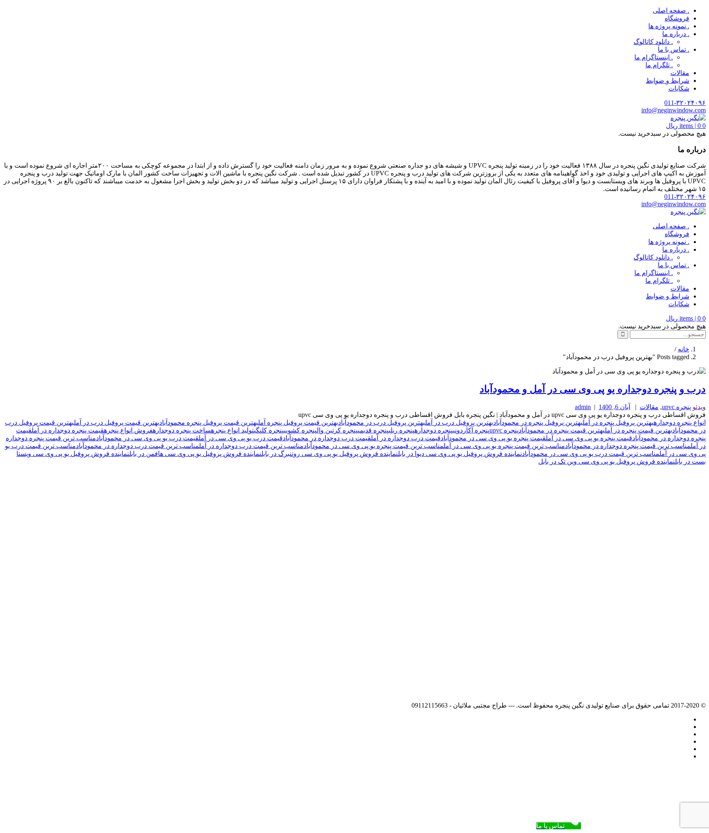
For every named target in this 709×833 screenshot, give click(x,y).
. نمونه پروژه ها (668, 26)
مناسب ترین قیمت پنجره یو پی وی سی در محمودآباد (374, 445)
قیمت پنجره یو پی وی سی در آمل (589, 438)
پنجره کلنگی (269, 430)
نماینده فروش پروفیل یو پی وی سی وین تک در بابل (606, 461)
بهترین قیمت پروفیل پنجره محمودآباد (208, 422)
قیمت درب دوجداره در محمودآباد (327, 438)
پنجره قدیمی (373, 430)
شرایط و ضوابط (667, 80)
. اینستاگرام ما (653, 57)
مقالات (679, 72)
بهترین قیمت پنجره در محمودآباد (562, 430)
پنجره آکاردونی (471, 430)
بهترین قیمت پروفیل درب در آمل (116, 422)
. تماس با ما (673, 49)
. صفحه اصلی (671, 10)
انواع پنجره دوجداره (680, 422)
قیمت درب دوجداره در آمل (406, 438)
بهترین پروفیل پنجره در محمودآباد (538, 422)
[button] (686, 125)
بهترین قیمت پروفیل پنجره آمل (298, 422)
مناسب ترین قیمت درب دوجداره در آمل (251, 445)
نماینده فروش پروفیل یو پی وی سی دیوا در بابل (460, 453)
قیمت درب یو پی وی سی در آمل (241, 438)
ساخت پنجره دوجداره (182, 430)
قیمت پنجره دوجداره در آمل (68, 430)
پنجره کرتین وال (337, 430)
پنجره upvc (676, 406)
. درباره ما (675, 33)
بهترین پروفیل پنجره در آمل (618, 422)
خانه (683, 349)
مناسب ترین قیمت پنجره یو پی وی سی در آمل (504, 445)
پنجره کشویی (300, 430)
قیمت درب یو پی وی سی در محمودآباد (147, 438)
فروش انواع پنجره (128, 430)
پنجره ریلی (401, 430)
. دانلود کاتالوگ (653, 41)
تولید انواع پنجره (232, 430)
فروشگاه (677, 18)
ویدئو (699, 406)
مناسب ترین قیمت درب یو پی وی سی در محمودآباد (590, 453)
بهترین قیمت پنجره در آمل (638, 430)
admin (583, 406)
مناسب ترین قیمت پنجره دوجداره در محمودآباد (628, 445)
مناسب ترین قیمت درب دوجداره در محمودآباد (137, 445)
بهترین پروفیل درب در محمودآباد (381, 422)
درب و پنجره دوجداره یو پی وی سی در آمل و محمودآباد (593, 389)
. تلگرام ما (659, 64)
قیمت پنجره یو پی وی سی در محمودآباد (493, 438)
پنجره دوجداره (433, 430)
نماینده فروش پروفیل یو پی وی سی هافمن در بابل (195, 453)
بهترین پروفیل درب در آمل (459, 422)
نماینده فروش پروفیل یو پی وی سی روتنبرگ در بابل (329, 453)
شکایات (678, 88)
